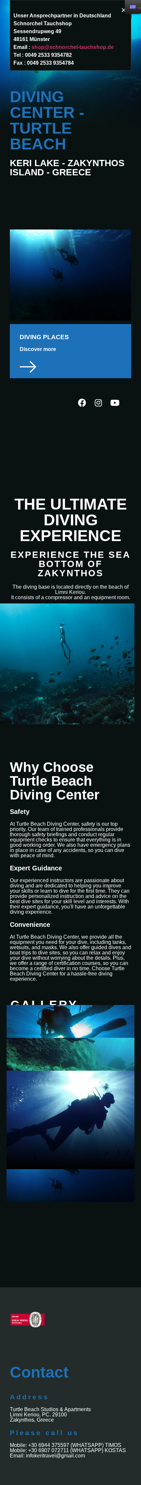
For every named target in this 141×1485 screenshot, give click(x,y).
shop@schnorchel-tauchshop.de (72, 47)
